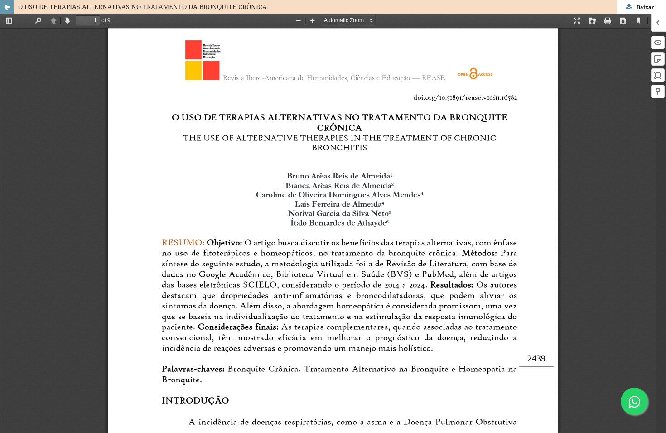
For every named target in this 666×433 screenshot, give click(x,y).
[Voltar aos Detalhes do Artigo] (7, 7)
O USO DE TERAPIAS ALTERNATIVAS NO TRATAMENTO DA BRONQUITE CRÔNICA (142, 6)
